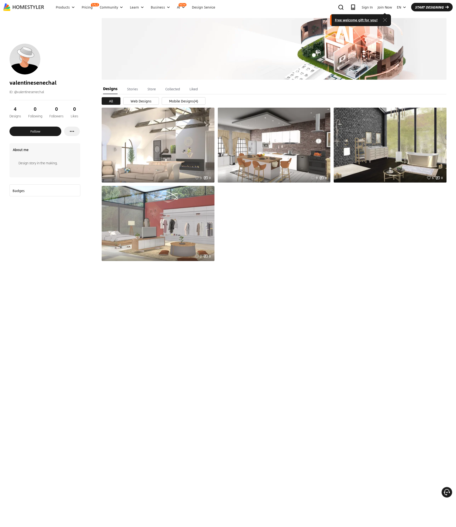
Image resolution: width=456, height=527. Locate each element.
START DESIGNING (429, 7)
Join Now (385, 7)
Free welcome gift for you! (356, 20)
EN (399, 7)
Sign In (367, 7)
